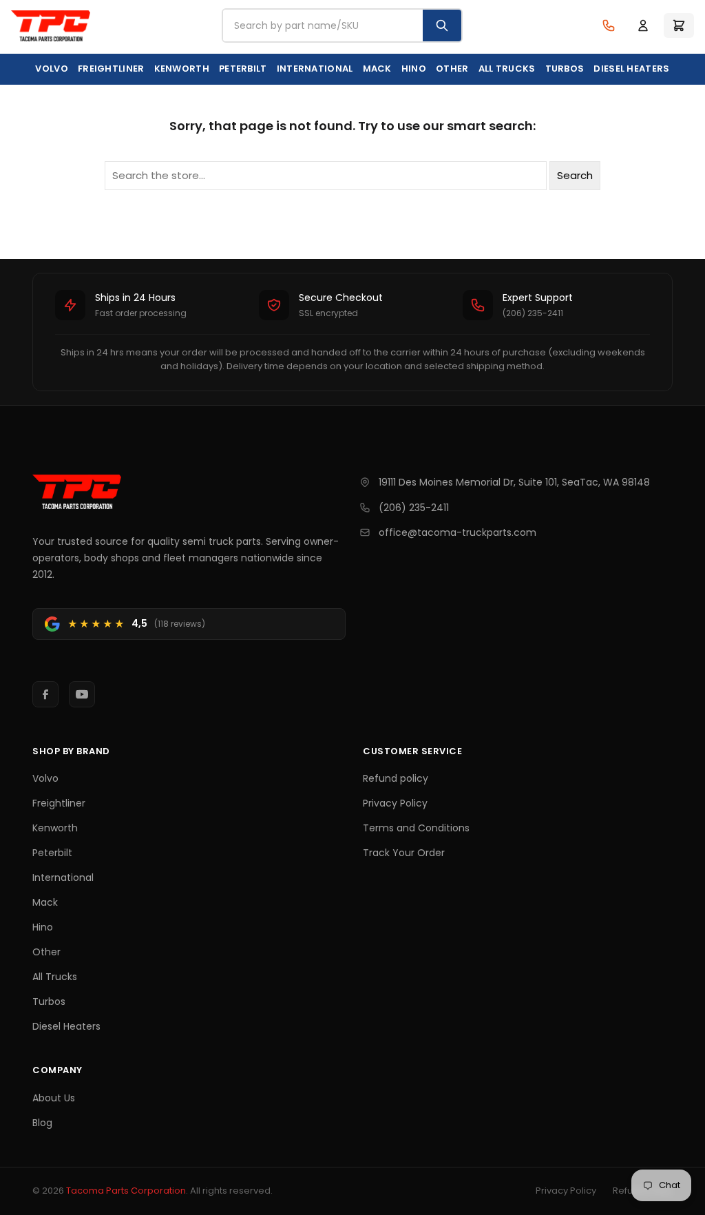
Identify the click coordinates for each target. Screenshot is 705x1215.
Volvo (51, 68)
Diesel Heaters (631, 68)
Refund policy (395, 778)
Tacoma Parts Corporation (126, 1190)
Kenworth (181, 68)
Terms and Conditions (416, 828)
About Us (53, 1098)
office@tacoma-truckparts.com (457, 532)
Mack (377, 68)
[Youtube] (82, 694)
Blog (42, 1123)
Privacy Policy (395, 803)
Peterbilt (243, 68)
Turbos (565, 68)
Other (452, 68)
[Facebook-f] (45, 694)
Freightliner (111, 68)
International (315, 68)
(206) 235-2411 (414, 508)
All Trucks (507, 68)
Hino (413, 68)
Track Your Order (404, 853)
